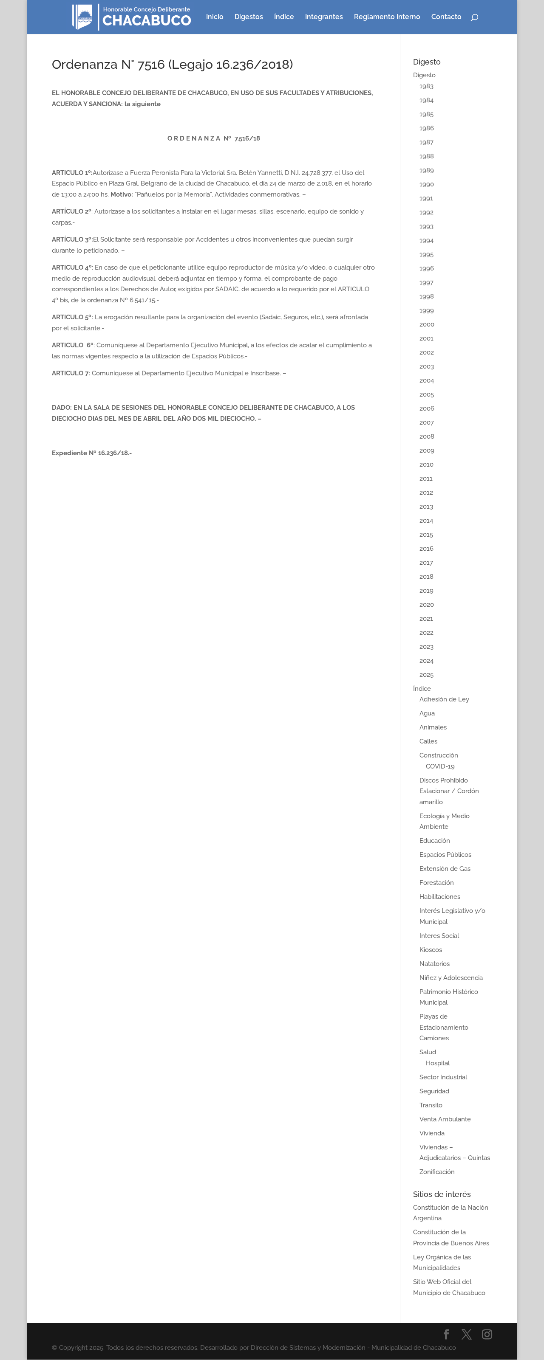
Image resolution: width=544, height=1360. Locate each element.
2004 (426, 380)
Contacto (446, 17)
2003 (426, 366)
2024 (426, 661)
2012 (426, 492)
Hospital (438, 1063)
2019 (426, 590)
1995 (426, 254)
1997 (426, 282)
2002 (426, 352)
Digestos (249, 17)
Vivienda (432, 1133)
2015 (426, 534)
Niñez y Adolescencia (451, 978)
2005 (426, 394)
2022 (426, 632)
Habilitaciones (439, 897)
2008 (426, 436)
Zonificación (437, 1172)
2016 (426, 548)
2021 (426, 618)
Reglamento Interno (387, 17)
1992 (426, 212)
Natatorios (434, 964)
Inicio (215, 17)
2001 (426, 338)
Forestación (436, 883)
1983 (426, 86)
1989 (426, 170)
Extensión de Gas (444, 869)
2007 (426, 422)
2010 (426, 464)
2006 (426, 408)
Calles (428, 741)
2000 (426, 324)
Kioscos (430, 950)
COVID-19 (440, 766)
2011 (426, 478)
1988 (426, 156)
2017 (426, 562)
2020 (426, 604)
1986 (426, 128)
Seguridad (434, 1091)
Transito (430, 1105)
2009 (426, 450)
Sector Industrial (443, 1077)
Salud (427, 1052)
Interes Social (439, 936)
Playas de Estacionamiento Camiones (443, 1027)
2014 (426, 520)
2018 (426, 576)
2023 (426, 646)
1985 (426, 114)
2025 (426, 675)
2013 (426, 506)
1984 (426, 100)
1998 (426, 296)
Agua (427, 713)
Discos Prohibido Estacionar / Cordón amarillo (449, 791)
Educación (434, 841)
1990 (426, 184)
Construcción (438, 755)
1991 (426, 198)
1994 (426, 240)
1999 (426, 310)
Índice (284, 17)
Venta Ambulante (445, 1119)
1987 (426, 142)
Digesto (424, 75)
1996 (426, 268)
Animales (433, 727)
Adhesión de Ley (444, 699)
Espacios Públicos (445, 855)
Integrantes (324, 17)
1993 (426, 226)
